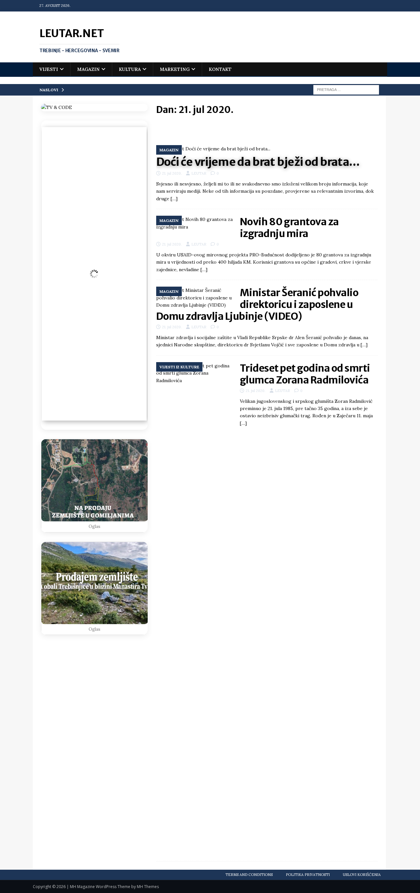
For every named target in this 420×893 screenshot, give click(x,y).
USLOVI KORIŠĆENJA (362, 874)
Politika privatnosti (308, 874)
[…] (174, 199)
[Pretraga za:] (346, 89)
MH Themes (148, 886)
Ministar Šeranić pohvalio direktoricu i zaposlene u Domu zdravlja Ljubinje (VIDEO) (257, 304)
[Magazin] (194, 223)
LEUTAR (198, 173)
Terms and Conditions (249, 874)
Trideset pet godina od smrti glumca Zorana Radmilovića (305, 374)
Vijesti (48, 69)
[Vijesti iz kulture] (194, 608)
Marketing (175, 69)
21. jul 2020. (172, 173)
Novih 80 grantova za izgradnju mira (289, 227)
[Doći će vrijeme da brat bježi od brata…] (267, 148)
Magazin (88, 69)
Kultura (130, 69)
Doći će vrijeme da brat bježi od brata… (258, 162)
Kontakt (220, 69)
